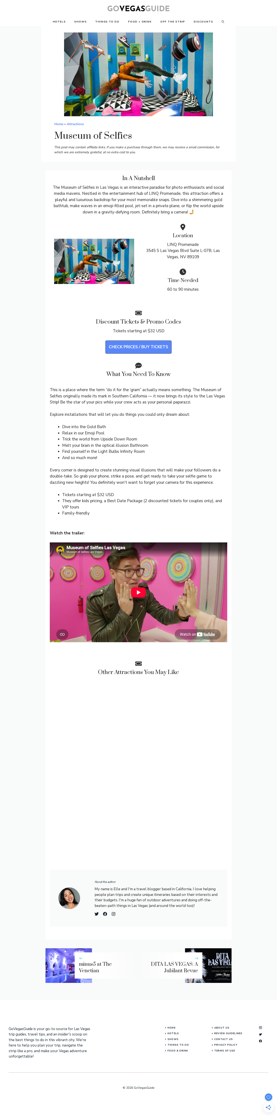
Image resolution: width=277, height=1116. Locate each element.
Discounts (203, 21)
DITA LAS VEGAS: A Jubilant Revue (174, 967)
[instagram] (260, 1027)
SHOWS (173, 1039)
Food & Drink (177, 1050)
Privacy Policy (225, 1045)
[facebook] (260, 1041)
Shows (80, 21)
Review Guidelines (228, 1033)
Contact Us (223, 1039)
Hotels (59, 21)
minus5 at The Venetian (95, 967)
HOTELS (173, 1033)
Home (58, 124)
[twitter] (260, 1034)
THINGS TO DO (178, 1045)
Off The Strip (172, 21)
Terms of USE (224, 1050)
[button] (223, 21)
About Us (221, 1027)
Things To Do (107, 21)
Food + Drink (140, 21)
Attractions (75, 124)
